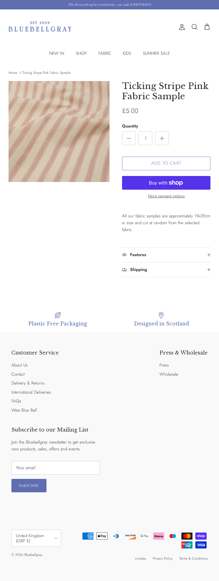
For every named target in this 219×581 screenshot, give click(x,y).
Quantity (130, 126)
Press (164, 365)
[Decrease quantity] (129, 138)
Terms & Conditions (193, 558)
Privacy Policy (163, 558)
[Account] (180, 27)
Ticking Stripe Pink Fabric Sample (46, 72)
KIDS (127, 53)
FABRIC (104, 53)
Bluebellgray (33, 554)
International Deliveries (31, 392)
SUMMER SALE (156, 53)
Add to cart (166, 163)
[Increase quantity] (162, 138)
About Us (19, 365)
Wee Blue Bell (24, 410)
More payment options (166, 196)
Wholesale (168, 374)
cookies (140, 558)
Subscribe (29, 485)
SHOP (81, 53)
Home (13, 72)
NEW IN (56, 53)
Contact (18, 374)
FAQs (16, 401)
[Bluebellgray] (40, 27)
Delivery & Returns (27, 383)
